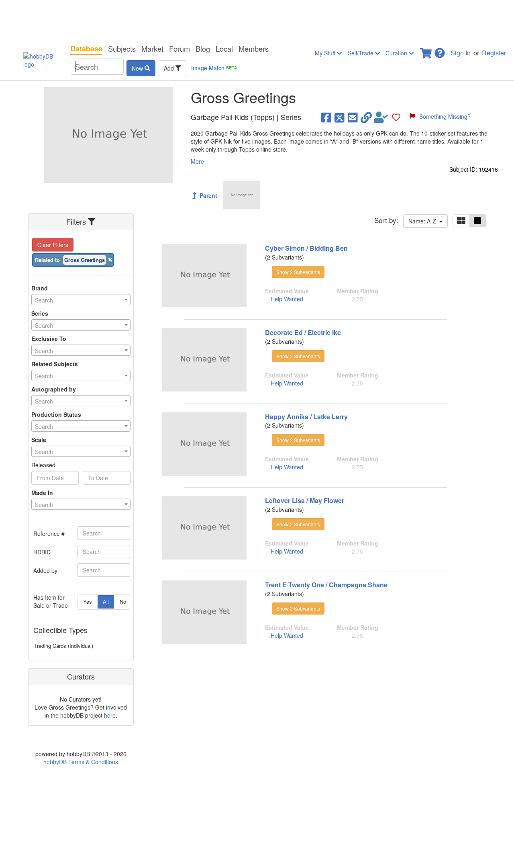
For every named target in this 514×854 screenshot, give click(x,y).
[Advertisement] (257, 20)
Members (254, 48)
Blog (203, 48)
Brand (39, 288)
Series (39, 313)
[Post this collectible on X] (340, 117)
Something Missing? (445, 116)
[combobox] (81, 299)
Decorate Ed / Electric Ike (303, 332)
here (110, 715)
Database (86, 48)
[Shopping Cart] (426, 50)
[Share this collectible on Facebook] (326, 117)
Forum (179, 48)
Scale (38, 440)
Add (169, 68)
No (123, 601)
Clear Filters (52, 245)
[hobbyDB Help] (439, 50)
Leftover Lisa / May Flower (304, 500)
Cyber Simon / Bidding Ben (306, 248)
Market (152, 48)
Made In (42, 493)
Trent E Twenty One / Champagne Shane (326, 584)
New (138, 68)
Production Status (56, 414)
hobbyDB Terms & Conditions (80, 762)
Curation (397, 53)
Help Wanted (287, 299)
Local (224, 48)
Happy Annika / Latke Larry (306, 416)
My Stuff (326, 53)
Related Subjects (54, 364)
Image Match (214, 68)
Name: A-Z (423, 221)
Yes (87, 601)
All (106, 601)
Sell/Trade (361, 53)
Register (494, 52)
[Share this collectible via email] (353, 117)
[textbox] (81, 300)
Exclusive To (48, 339)
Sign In (461, 52)
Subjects (122, 48)
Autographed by (53, 389)
